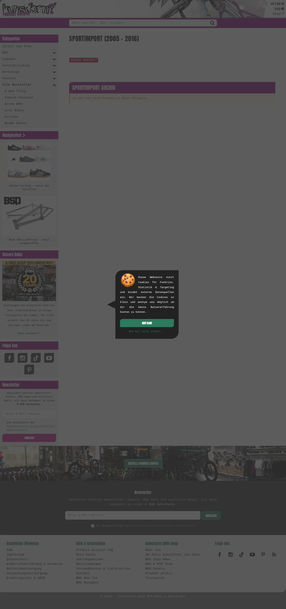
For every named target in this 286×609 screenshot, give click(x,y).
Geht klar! (147, 323)
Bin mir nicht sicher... (147, 331)
